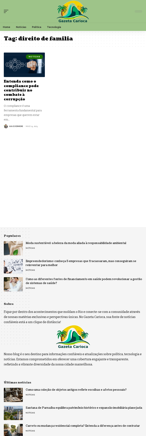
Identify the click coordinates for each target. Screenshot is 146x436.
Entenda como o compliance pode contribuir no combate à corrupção (21, 90)
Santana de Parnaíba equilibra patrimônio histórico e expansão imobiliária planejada (84, 408)
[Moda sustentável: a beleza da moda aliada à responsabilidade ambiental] (13, 248)
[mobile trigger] (7, 11)
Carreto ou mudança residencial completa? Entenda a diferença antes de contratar (83, 426)
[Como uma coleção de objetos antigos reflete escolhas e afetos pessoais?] (13, 395)
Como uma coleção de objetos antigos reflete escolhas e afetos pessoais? (76, 390)
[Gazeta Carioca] (73, 11)
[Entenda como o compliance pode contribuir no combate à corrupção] (24, 65)
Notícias (34, 57)
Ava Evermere (16, 126)
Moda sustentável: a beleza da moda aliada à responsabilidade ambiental (76, 243)
